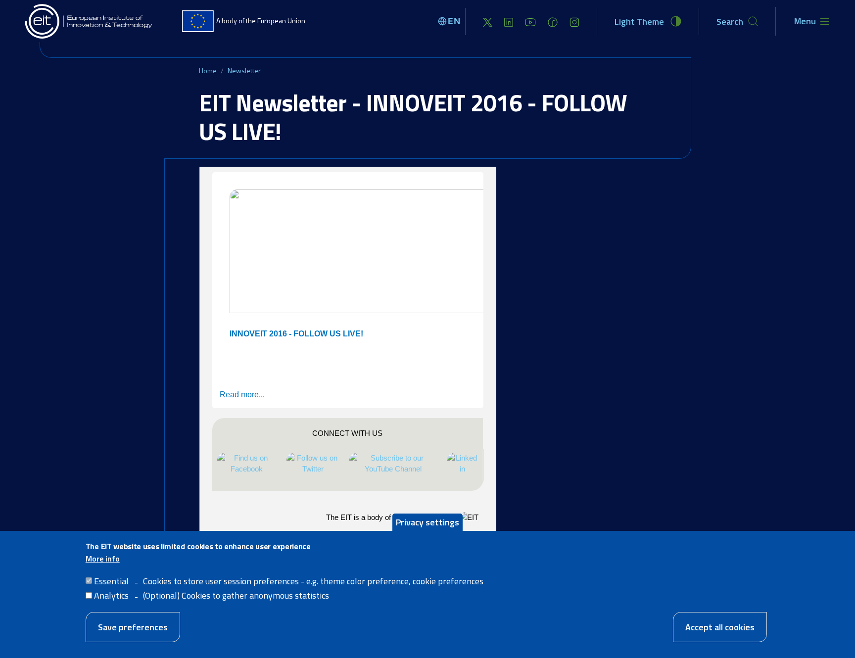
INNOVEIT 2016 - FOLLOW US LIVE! (296, 333)
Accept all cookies (720, 626)
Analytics (111, 595)
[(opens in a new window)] (487, 21)
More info (103, 558)
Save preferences (133, 626)
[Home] (89, 21)
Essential (111, 580)
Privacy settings (427, 522)
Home (208, 70)
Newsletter (244, 70)
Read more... (242, 394)
